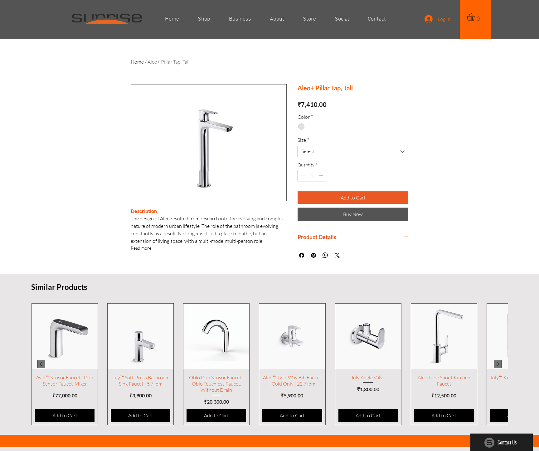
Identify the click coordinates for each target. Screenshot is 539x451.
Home (137, 62)
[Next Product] (498, 364)
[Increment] (321, 175)
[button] (475, 17)
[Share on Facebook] (301, 255)
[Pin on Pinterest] (313, 255)
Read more (141, 248)
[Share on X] (337, 255)
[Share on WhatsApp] (325, 255)
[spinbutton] (312, 175)
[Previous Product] (41, 364)
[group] (269, 364)
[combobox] (353, 151)
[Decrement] (302, 175)
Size (303, 140)
